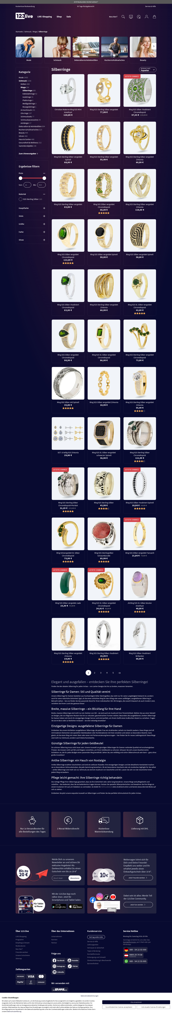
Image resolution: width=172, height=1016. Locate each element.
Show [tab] (21, 240)
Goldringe (28, 97)
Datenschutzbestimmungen (89, 996)
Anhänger (26, 123)
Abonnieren (74, 878)
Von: (21, 185)
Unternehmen (56, 936)
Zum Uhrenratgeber (28, 153)
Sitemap (19, 958)
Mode (23, 77)
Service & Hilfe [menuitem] (150, 6)
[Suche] (123, 16)
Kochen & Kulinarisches (30, 129)
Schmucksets (27, 116)
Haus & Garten (26, 139)
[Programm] (131, 16)
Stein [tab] (21, 216)
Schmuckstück (106, 787)
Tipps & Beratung (93, 951)
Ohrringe (26, 113)
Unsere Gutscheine (23, 955)
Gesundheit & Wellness (30, 142)
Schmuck (25, 80)
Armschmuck (28, 110)
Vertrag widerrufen (96, 937)
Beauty (23, 132)
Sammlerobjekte (27, 146)
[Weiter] (119, 672)
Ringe (25, 87)
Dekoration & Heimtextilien (32, 126)
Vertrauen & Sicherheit (95, 948)
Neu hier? (113, 16)
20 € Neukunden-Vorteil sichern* (86, 2)
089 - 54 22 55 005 (137, 961)
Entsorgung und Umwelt (96, 957)
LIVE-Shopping (44, 16)
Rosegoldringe (29, 107)
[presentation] (18, 46)
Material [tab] (22, 194)
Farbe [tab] (21, 232)
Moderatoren (20, 946)
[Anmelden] (147, 16)
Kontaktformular (93, 954)
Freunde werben (22, 952)
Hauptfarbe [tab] (24, 208)
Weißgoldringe (29, 103)
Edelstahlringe (30, 93)
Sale (68, 16)
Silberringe (29, 90)
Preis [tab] (21, 173)
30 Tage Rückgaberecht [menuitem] (85, 6)
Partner (54, 943)
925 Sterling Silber (32, 199)
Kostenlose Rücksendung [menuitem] (25, 6)
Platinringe (28, 100)
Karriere (54, 939)
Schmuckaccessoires (31, 119)
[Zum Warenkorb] (154, 16)
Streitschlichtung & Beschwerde (99, 960)
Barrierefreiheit (92, 963)
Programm (20, 939)
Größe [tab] (21, 224)
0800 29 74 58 (135, 954)
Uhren (23, 136)
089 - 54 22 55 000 (137, 949)
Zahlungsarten (92, 944)
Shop (59, 16)
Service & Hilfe (92, 941)
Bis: (34, 185)
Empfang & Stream (23, 943)
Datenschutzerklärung (14, 1011)
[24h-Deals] (139, 17)
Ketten (25, 84)
